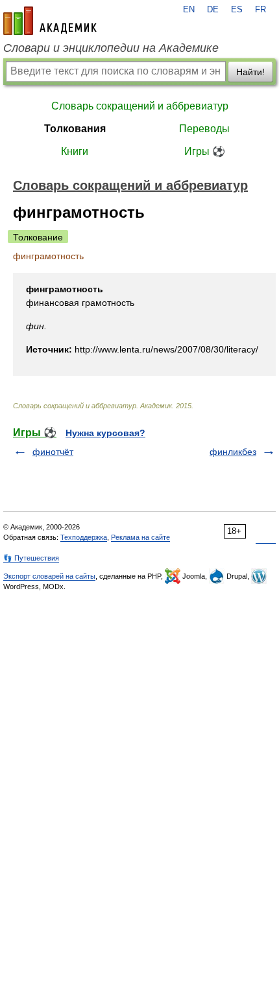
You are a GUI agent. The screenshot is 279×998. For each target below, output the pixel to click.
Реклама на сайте (140, 537)
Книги (74, 151)
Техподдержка (83, 537)
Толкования (75, 128)
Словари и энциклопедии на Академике (111, 47)
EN (189, 9)
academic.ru (50, 20)
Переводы (204, 128)
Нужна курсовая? (105, 433)
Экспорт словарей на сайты (49, 576)
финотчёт (52, 452)
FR (260, 9)
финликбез (233, 452)
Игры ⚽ (204, 151)
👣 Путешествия (31, 558)
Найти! (250, 72)
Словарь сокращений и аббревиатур (139, 105)
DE (213, 9)
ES (237, 9)
